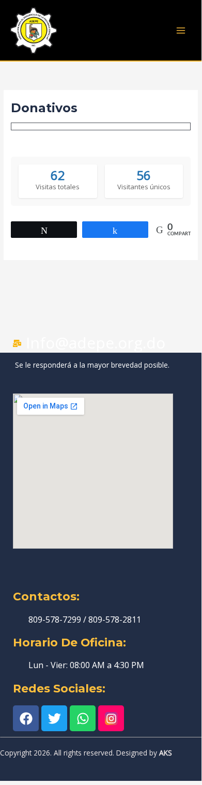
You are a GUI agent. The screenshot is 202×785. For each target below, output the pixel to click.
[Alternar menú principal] (181, 30)
